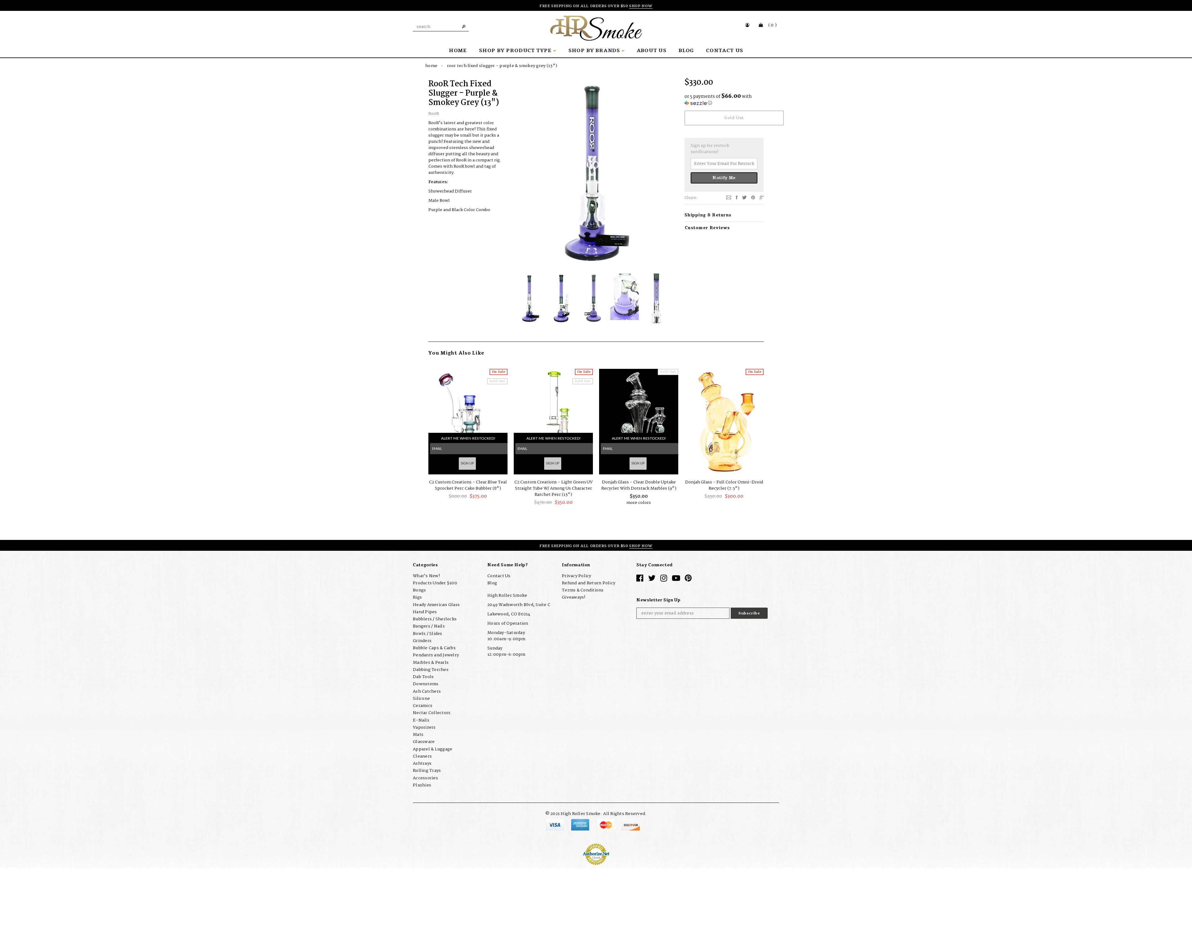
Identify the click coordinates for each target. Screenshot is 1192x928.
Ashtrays (422, 763)
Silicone (421, 698)
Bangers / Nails (429, 626)
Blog (492, 583)
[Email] (728, 197)
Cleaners (422, 756)
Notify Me (724, 178)
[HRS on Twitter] (652, 579)
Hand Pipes (425, 612)
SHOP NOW (640, 5)
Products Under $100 (435, 583)
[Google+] (762, 197)
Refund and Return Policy (588, 583)
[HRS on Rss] (676, 579)
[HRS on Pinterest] (688, 579)
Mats (418, 734)
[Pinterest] (753, 197)
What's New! (426, 576)
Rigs (417, 597)
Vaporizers (424, 727)
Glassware (424, 741)
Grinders (422, 640)
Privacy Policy (576, 576)
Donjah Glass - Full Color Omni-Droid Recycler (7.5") (724, 485)
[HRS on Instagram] (663, 579)
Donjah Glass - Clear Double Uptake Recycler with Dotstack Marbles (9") (638, 485)
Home (431, 65)
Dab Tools (423, 676)
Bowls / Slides (427, 633)
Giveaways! (573, 597)
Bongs (419, 590)
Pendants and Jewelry (436, 655)
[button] (724, 100)
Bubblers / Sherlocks (435, 619)
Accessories (425, 778)
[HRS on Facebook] (639, 579)
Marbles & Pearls (431, 662)
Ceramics (422, 705)
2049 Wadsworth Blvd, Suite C (518, 604)
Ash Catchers (427, 691)
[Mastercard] (606, 824)
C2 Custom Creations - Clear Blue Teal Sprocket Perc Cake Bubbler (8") (468, 485)
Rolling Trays (427, 770)
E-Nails (421, 720)
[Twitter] (744, 197)
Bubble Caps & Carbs (434, 648)
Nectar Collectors (431, 712)
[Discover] (631, 824)
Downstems (425, 684)
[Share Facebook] (737, 197)
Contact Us (499, 576)
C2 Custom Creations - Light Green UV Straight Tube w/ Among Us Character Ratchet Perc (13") (553, 488)
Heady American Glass (436, 604)
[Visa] (555, 824)
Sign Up (467, 463)
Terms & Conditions (583, 590)
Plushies (422, 785)
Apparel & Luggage (432, 749)
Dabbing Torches (431, 669)
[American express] (580, 824)
